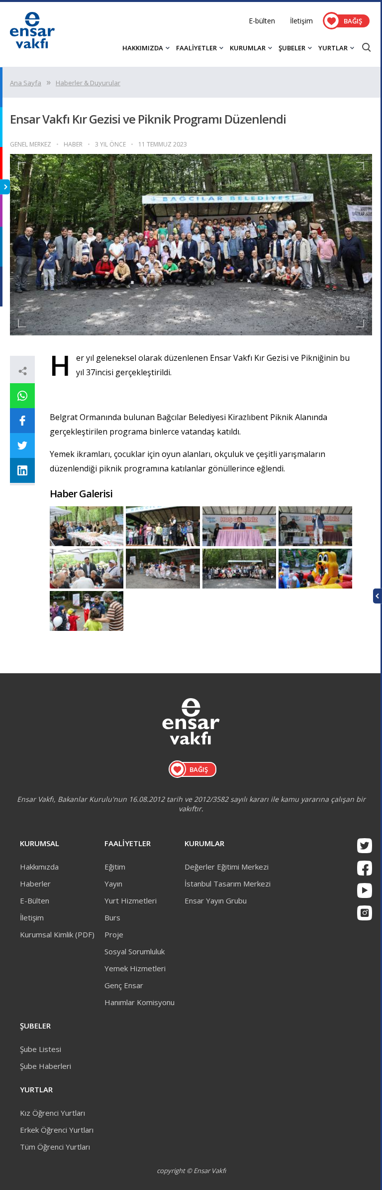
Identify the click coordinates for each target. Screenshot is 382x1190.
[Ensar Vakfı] (32, 45)
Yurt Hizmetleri (130, 900)
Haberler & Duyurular (88, 82)
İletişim (301, 20)
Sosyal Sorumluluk (134, 951)
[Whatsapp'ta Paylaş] (22, 395)
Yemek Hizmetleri (135, 968)
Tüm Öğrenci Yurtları (55, 1147)
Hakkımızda (39, 867)
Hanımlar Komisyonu (139, 1002)
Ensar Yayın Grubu (216, 900)
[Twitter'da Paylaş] (22, 445)
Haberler (35, 884)
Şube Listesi (40, 1049)
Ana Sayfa (25, 82)
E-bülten (262, 20)
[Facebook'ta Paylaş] (22, 420)
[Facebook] (364, 868)
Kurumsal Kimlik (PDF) (57, 934)
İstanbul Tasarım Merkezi (228, 884)
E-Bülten (34, 900)
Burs (112, 917)
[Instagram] (364, 912)
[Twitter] (364, 845)
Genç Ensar (123, 985)
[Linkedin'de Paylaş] (22, 470)
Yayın (113, 884)
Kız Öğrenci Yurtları (52, 1113)
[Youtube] (364, 890)
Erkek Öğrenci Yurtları (57, 1130)
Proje (113, 934)
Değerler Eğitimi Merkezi (227, 867)
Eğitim (114, 867)
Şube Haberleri (45, 1066)
